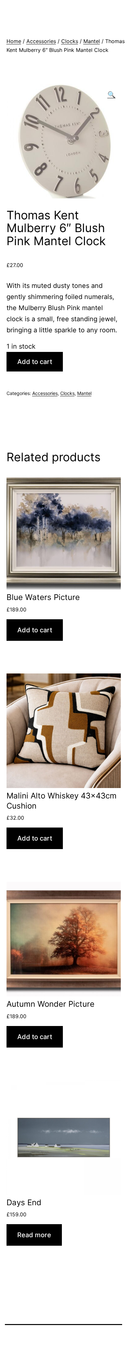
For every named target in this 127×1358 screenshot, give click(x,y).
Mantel (91, 41)
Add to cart (34, 362)
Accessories (41, 41)
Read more (34, 1235)
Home (14, 41)
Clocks (69, 41)
